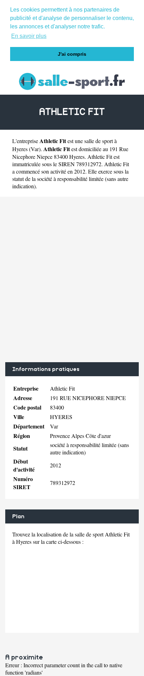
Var (35, 149)
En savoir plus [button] (28, 36)
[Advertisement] (72, 279)
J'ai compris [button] (72, 54)
